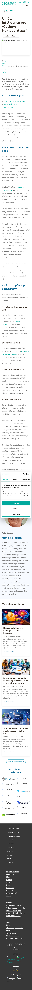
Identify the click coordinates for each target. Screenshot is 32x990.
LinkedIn (10, 840)
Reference (10, 874)
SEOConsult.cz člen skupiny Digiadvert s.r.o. (15, 912)
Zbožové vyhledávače (14, 928)
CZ (20, 2)
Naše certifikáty (12, 893)
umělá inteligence (11, 36)
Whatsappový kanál (14, 836)
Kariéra (9, 902)
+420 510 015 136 (13, 829)
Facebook (11, 844)
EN (24, 2)
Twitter (10, 851)
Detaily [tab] (15, 479)
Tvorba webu (11, 933)
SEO (8, 922)
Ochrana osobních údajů (15, 908)
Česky (16, 945)
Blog (11, 10)
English (16, 949)
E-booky (9, 890)
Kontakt (9, 880)
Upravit (15, 508)
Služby (8, 877)
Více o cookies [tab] (25, 479)
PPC (8, 925)
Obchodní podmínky (14, 905)
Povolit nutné (16, 514)
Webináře (10, 888)
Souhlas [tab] (5, 479)
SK (29, 2)
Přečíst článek (9, 651)
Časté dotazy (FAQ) (13, 916)
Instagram (11, 847)
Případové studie (12, 872)
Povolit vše (16, 503)
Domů (6, 10)
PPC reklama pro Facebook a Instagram (14, 937)
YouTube (10, 863)
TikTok (10, 859)
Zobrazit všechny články (15, 762)
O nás (8, 882)
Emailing (9, 930)
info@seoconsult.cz (14, 832)
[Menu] (26, 5)
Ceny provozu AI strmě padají (15, 101)
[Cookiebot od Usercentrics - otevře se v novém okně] (23, 474)
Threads (10, 855)
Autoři (8, 896)
